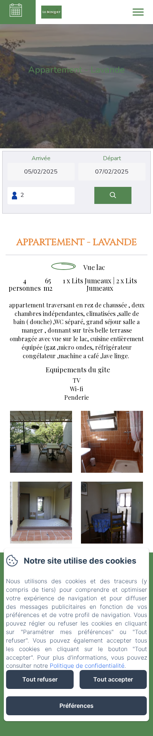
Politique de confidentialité (87, 665)
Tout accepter (113, 679)
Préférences (76, 705)
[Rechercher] (112, 195)
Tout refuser (40, 679)
